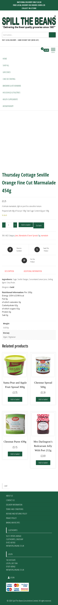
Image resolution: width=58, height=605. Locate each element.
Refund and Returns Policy (16, 513)
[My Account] (37, 50)
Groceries (7, 72)
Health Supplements (10, 99)
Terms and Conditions (14, 509)
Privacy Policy (11, 518)
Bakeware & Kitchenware (12, 85)
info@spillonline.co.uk (15, 545)
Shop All (6, 65)
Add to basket (25, 224)
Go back (38, 225)
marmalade (44, 235)
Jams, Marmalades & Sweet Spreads (26, 235)
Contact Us (10, 500)
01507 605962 (10, 566)
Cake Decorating (9, 79)
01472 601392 (10, 542)
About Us (9, 495)
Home (5, 58)
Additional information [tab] (33, 271)
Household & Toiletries (11, 92)
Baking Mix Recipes (13, 522)
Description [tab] (9, 271)
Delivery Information (14, 504)
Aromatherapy (8, 106)
